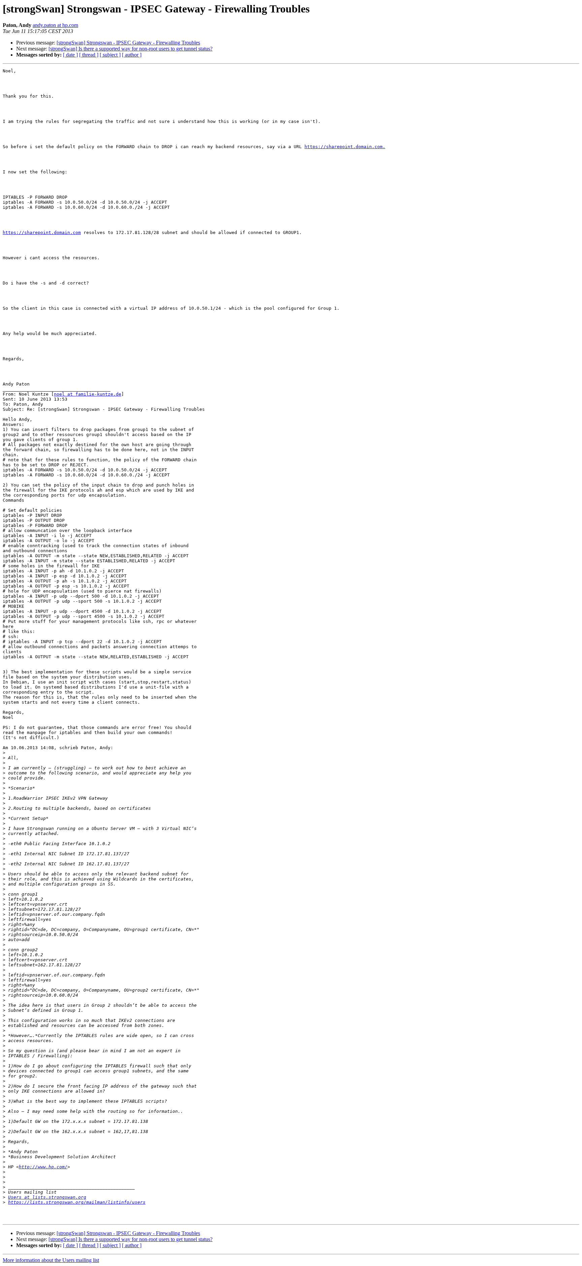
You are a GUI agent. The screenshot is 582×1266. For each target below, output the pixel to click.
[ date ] (70, 55)
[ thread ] (88, 55)
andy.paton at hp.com (55, 25)
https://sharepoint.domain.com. (344, 146)
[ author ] (131, 55)
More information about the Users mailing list (51, 1260)
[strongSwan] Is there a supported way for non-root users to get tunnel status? (130, 49)
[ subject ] (110, 55)
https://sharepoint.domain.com (42, 232)
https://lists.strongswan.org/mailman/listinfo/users (77, 1202)
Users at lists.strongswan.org (47, 1197)
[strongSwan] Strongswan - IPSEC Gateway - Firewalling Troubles (128, 42)
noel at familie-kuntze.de (87, 394)
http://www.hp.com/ (43, 1166)
